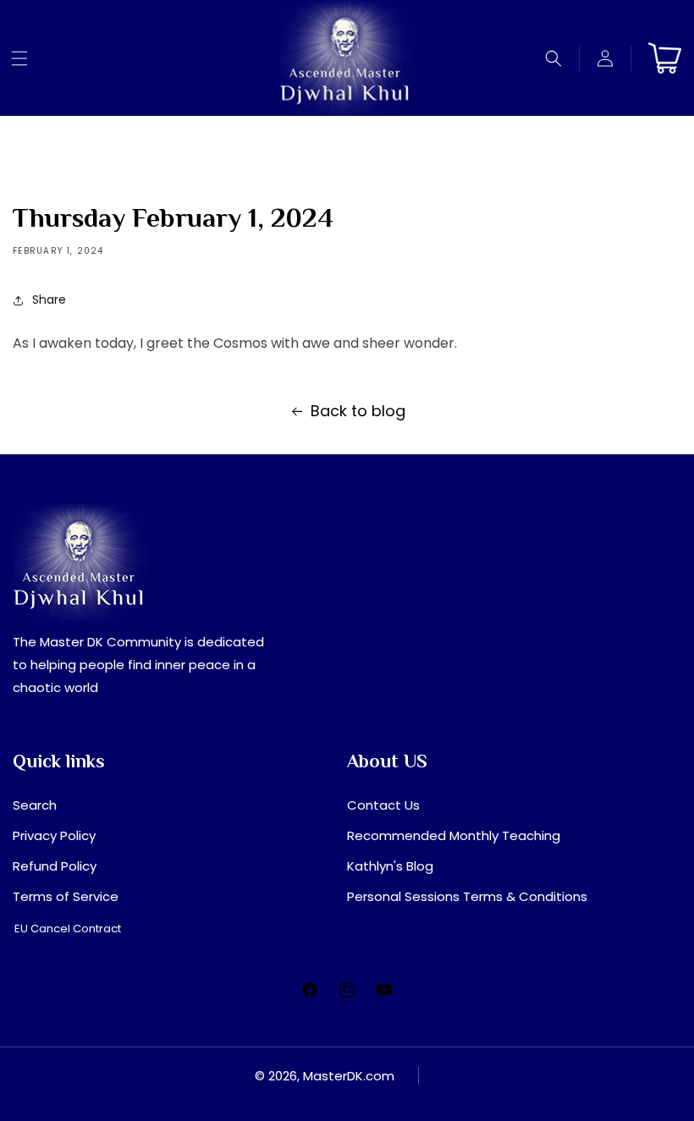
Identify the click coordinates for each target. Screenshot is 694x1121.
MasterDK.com (348, 1076)
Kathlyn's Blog (390, 866)
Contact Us (383, 805)
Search (35, 805)
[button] (19, 58)
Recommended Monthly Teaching (453, 835)
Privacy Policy (54, 835)
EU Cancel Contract (67, 928)
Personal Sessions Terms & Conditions (467, 896)
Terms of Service (65, 896)
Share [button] (49, 299)
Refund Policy (54, 866)
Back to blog (358, 410)
